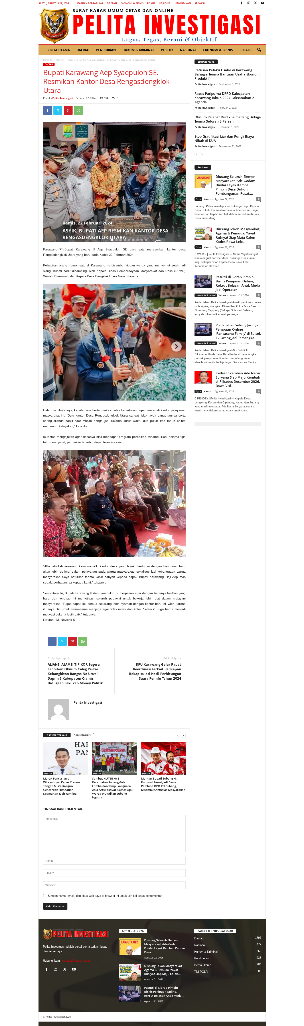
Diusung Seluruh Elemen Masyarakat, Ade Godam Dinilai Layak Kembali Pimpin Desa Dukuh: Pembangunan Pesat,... (235, 185)
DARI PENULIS (82, 735)
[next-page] (183, 735)
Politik (167, 50)
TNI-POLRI (201, 971)
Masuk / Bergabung (90, 3)
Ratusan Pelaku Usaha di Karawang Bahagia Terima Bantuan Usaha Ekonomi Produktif (227, 74)
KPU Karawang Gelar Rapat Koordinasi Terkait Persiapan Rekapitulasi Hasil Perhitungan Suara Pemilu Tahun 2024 (155, 671)
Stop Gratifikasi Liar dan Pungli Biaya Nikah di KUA (224, 138)
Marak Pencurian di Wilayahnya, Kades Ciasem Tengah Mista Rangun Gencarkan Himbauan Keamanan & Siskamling (61, 786)
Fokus (151, 3)
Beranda (47, 59)
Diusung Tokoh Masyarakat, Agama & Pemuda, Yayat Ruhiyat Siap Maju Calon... (163, 970)
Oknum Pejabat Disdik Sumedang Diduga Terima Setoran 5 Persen (228, 119)
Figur (198, 198)
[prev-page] (178, 735)
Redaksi (200, 3)
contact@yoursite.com (76, 960)
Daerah (112, 3)
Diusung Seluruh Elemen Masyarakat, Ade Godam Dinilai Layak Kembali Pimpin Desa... (164, 946)
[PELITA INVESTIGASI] (152, 25)
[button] (259, 50)
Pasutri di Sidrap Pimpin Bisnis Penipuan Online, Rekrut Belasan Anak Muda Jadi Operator (238, 283)
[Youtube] (262, 3)
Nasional (165, 3)
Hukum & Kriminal (138, 50)
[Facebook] (241, 3)
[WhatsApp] (78, 110)
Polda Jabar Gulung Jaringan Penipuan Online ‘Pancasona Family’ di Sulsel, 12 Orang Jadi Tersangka (238, 331)
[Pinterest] (68, 110)
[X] (255, 3)
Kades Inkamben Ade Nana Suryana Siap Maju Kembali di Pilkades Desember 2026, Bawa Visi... (238, 379)
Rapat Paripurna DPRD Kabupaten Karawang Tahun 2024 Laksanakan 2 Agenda (224, 97)
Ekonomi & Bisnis (132, 3)
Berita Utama (58, 50)
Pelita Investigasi (62, 98)
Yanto (207, 199)
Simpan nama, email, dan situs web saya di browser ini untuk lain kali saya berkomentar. (105, 895)
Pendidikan (183, 3)
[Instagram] (248, 3)
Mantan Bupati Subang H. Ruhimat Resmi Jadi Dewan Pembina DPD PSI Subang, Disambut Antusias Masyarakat (163, 784)
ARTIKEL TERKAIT (57, 735)
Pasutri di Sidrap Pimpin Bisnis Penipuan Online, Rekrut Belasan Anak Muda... (164, 992)
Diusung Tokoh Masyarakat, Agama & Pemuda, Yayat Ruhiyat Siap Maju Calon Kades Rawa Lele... (238, 235)
